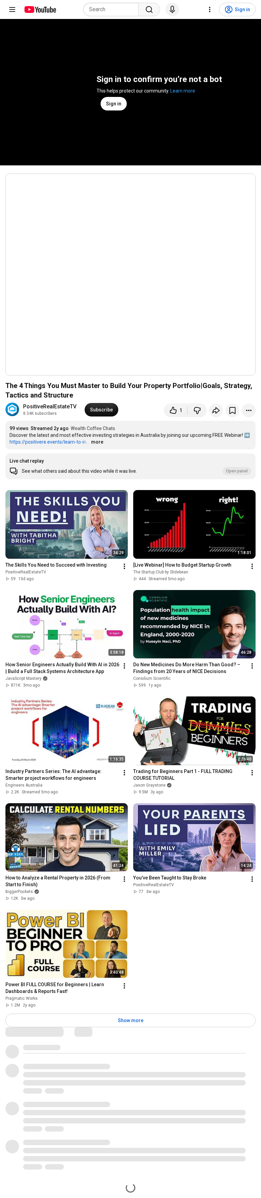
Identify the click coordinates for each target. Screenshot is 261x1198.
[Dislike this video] (197, 410)
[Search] (149, 9)
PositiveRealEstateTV (49, 406)
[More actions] (249, 410)
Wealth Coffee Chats (93, 428)
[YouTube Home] (40, 9)
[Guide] (12, 9)
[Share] (216, 410)
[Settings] (210, 9)
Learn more (182, 91)
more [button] (97, 442)
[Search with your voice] (172, 9)
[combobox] (113, 9)
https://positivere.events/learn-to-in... (49, 442)
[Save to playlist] (232, 410)
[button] (130, 466)
